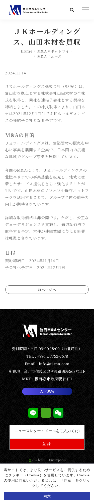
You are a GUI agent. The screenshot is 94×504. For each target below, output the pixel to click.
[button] (72, 10)
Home (27, 51)
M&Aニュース (49, 56)
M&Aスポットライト (55, 51)
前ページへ (47, 289)
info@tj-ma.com (54, 363)
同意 (47, 496)
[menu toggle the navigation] (85, 10)
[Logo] (29, 9)
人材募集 (47, 391)
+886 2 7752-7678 (52, 356)
